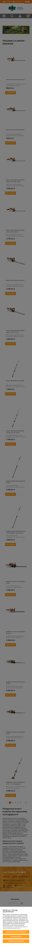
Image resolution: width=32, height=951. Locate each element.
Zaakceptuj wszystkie (16, 941)
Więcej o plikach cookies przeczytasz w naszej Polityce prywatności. (15, 927)
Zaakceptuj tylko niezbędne (16, 932)
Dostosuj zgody (16, 936)
